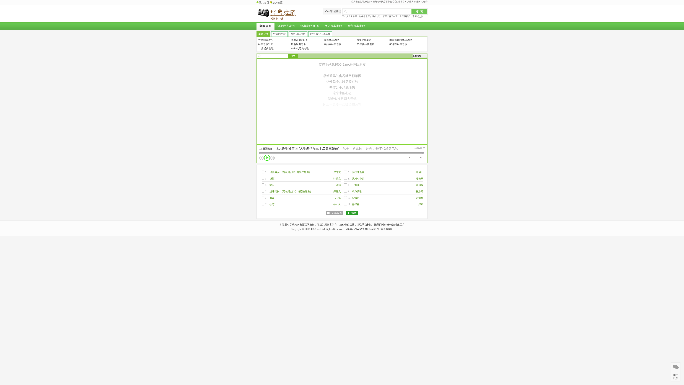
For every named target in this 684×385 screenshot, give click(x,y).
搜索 (419, 11)
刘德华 (419, 197)
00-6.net (316, 229)
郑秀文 (337, 172)
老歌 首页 (266, 25)
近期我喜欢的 (286, 25)
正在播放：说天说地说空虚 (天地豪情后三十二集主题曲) (299, 148)
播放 (267, 158)
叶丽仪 (419, 185)
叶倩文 (337, 178)
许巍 (338, 185)
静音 (410, 157)
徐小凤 (337, 204)
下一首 (272, 158)
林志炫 (419, 191)
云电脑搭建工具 (396, 224)
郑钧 (420, 204)
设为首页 (264, 2)
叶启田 (419, 172)
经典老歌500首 (309, 25)
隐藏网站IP (380, 224)
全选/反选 (336, 213)
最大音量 (421, 157)
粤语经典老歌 (333, 25)
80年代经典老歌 (386, 148)
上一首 (261, 158)
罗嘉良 (357, 148)
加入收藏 (278, 2)
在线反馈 (675, 376)
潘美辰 (419, 178)
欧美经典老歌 (356, 25)
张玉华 (337, 197)
